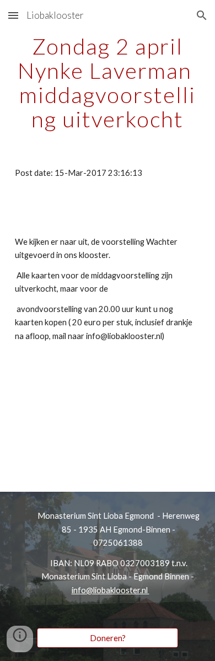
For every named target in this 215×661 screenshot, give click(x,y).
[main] (107, 83)
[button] (13, 15)
